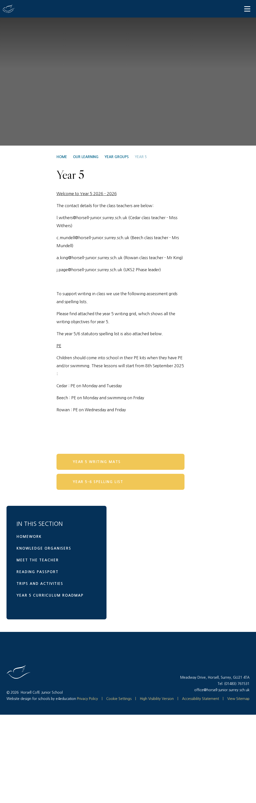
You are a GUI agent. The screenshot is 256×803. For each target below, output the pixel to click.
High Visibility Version (157, 698)
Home (61, 157)
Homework (29, 536)
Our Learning (85, 157)
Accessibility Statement (200, 698)
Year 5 (141, 157)
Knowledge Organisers (43, 548)
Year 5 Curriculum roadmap (50, 595)
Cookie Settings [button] (117, 698)
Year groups (116, 157)
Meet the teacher (37, 560)
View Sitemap (238, 698)
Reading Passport (37, 572)
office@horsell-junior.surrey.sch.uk (222, 690)
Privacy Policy (87, 698)
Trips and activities (39, 583)
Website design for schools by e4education (41, 698)
